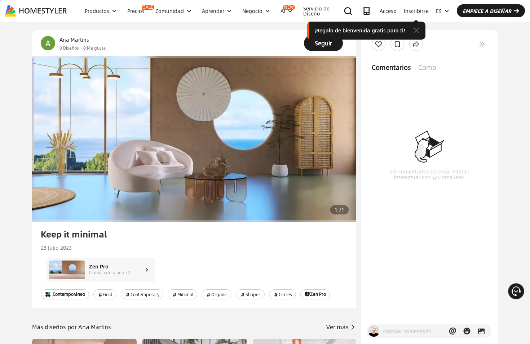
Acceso (388, 11)
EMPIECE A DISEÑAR (487, 11)
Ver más (338, 326)
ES (439, 11)
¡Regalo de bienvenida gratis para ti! (359, 30)
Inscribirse (416, 11)
